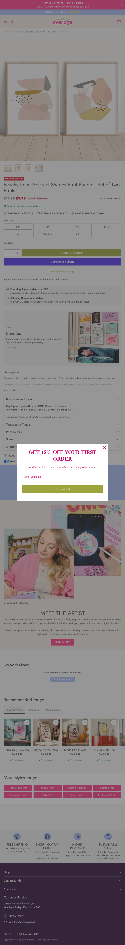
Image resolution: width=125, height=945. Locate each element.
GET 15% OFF (63, 489)
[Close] (104, 447)
